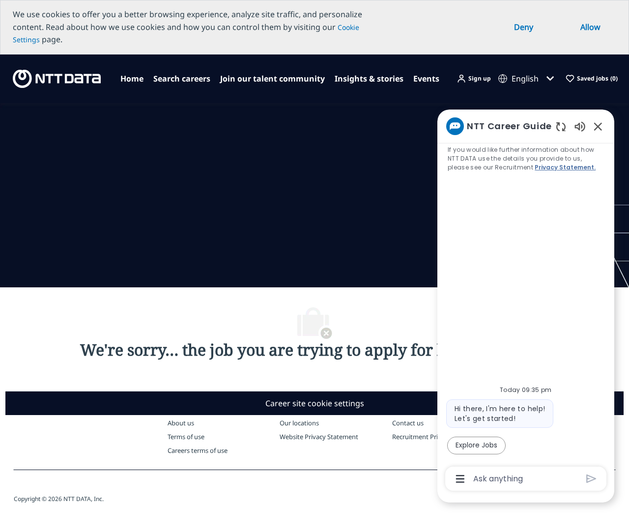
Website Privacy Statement (319, 436)
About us (181, 422)
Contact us (408, 422)
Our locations (299, 422)
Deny (523, 27)
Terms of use (186, 436)
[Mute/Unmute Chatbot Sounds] (579, 126)
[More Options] (460, 479)
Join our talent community (272, 78)
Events (426, 78)
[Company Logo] (54, 78)
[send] (591, 479)
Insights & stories (369, 78)
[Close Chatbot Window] (598, 126)
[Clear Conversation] (561, 126)
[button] (474, 78)
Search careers (181, 78)
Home (131, 78)
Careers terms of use (198, 450)
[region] (525, 301)
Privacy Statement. (565, 167)
